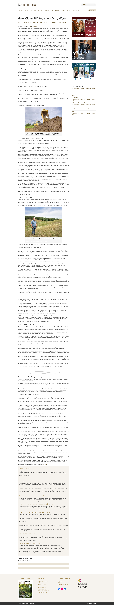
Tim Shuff (29, 26)
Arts (52, 10)
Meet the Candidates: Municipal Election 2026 (81, 92)
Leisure (47, 10)
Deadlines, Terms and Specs (44, 586)
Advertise (92, 10)
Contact (90, 603)
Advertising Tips (42, 584)
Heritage (57, 10)
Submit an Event (62, 586)
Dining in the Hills (42, 589)
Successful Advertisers (43, 590)
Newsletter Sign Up (63, 584)
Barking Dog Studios (31, 603)
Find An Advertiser (42, 592)
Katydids (73, 111)
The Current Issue (24, 578)
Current (27, 10)
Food (62, 10)
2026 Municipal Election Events (78, 102)
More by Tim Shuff (43, 563)
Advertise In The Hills (43, 581)
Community (40, 10)
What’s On (33, 10)
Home (88, 603)
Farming (69, 10)
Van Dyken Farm (75, 97)
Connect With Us (64, 578)
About (20, 10)
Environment (76, 10)
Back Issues (34, 26)
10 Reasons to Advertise (43, 582)
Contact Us (61, 581)
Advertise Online (42, 587)
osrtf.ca (45, 464)
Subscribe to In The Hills (64, 582)
